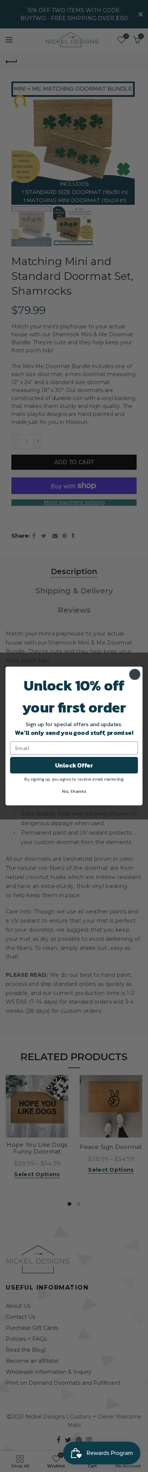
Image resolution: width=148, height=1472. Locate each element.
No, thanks (74, 790)
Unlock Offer (74, 765)
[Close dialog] (134, 674)
